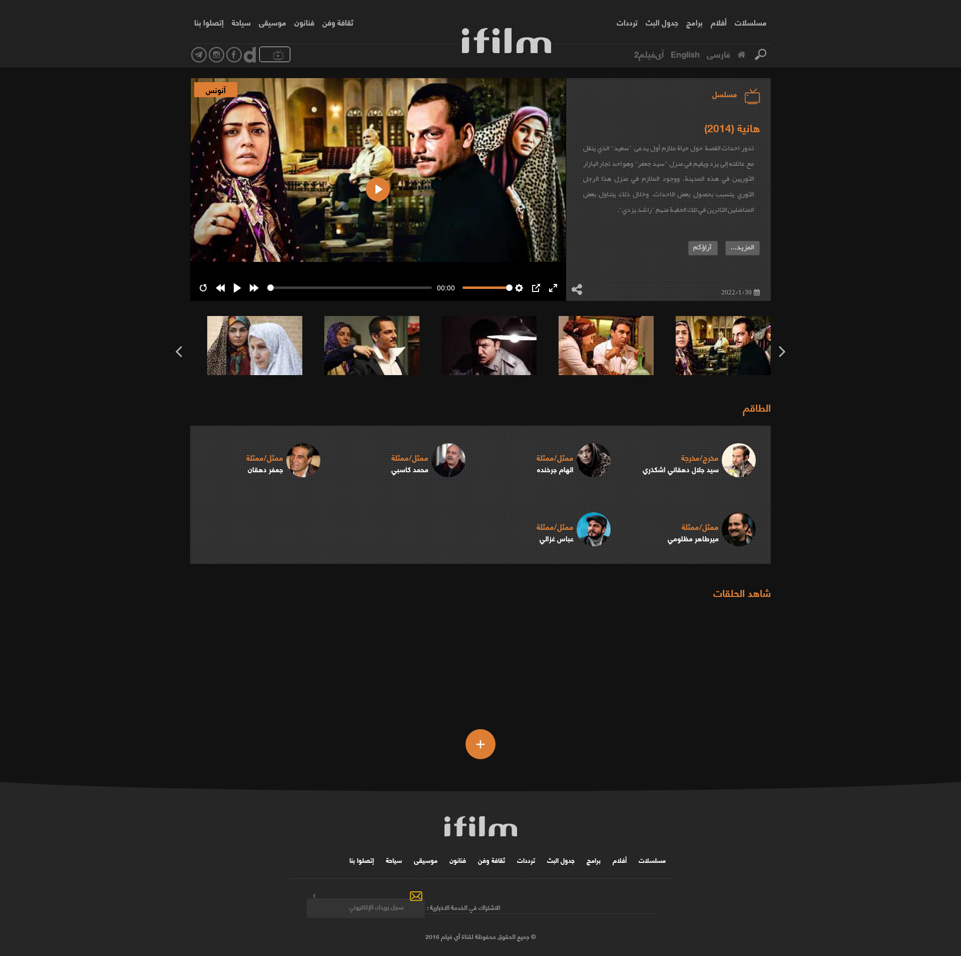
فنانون (304, 22)
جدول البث (662, 22)
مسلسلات (751, 22)
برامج (694, 22)
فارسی (718, 54)
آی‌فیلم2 (649, 54)
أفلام (719, 22)
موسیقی (272, 22)
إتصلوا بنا (209, 22)
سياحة (241, 22)
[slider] (349, 287)
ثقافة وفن (337, 22)
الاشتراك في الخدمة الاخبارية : (463, 906)
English (685, 54)
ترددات (627, 22)
